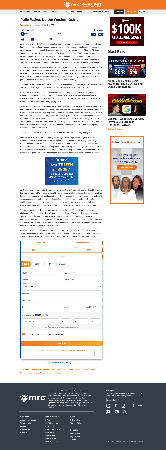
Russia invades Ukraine (37, 373)
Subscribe (119, 12)
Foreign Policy (54, 373)
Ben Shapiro (25, 25)
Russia (23, 373)
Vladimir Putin (67, 369)
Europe (93, 369)
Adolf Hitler (24, 369)
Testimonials (98, 12)
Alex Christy (112, 91)
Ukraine (78, 369)
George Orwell (49, 369)
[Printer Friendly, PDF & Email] (32, 39)
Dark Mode (108, 12)
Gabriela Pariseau (114, 129)
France (85, 369)
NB (58, 369)
